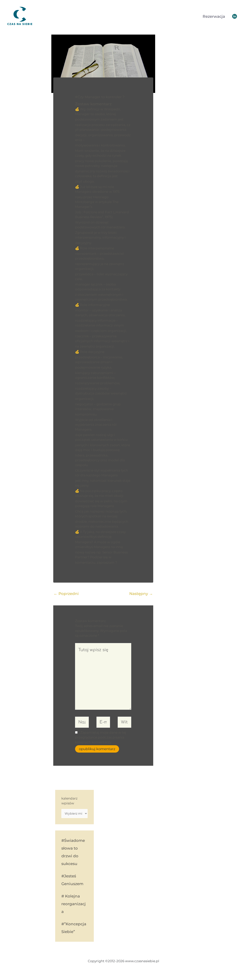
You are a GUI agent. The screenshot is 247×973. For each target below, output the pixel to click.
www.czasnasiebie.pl (56, 16)
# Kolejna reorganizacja (73, 904)
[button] (234, 16)
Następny (141, 593)
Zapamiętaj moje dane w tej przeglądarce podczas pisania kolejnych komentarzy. (100, 737)
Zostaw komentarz (93, 104)
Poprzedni (66, 593)
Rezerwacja (214, 16)
